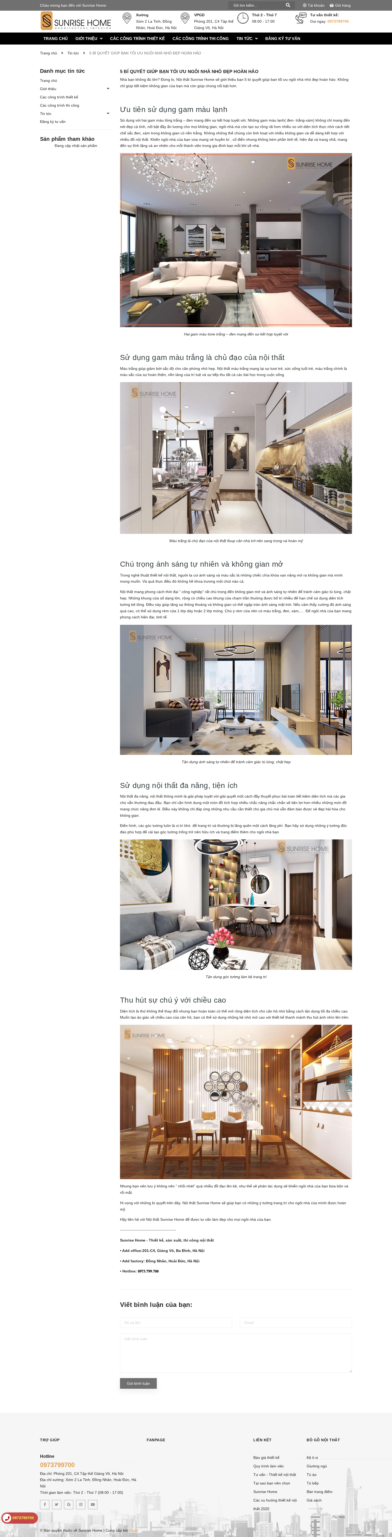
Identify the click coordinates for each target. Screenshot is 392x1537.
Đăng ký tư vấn (53, 121)
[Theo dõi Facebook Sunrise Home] (44, 1504)
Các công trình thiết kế (59, 97)
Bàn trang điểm (320, 1492)
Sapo (133, 1530)
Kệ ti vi (312, 1457)
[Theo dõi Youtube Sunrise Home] (92, 1504)
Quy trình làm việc (268, 1466)
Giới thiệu (48, 89)
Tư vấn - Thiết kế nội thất (274, 1474)
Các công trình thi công (59, 105)
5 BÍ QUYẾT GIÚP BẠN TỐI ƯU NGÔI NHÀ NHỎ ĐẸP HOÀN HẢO (189, 71)
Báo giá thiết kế (266, 1457)
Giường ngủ (317, 1466)
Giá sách (314, 1500)
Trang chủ (48, 80)
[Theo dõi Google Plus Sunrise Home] (68, 1504)
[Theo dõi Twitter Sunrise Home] (56, 1504)
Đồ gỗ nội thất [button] (323, 1440)
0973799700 (338, 21)
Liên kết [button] (262, 1440)
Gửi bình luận (138, 1383)
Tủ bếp (313, 1483)
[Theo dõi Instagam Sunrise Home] (80, 1504)
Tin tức (45, 113)
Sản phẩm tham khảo (67, 139)
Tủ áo (312, 1474)
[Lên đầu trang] (381, 1487)
